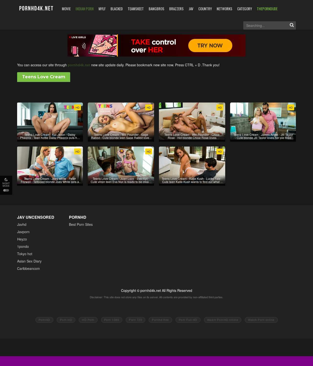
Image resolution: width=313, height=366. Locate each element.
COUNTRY (205, 8)
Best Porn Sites (81, 224)
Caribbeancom (28, 268)
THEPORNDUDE (267, 8)
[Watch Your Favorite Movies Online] (36, 8)
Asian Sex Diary (29, 261)
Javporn (23, 231)
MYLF (102, 8)
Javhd (21, 224)
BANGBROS (156, 8)
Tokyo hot (24, 253)
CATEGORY (244, 8)
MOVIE (66, 8)
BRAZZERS (176, 8)
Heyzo (22, 239)
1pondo (23, 246)
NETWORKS (224, 8)
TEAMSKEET (136, 8)
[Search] (292, 25)
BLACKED (117, 8)
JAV (191, 8)
